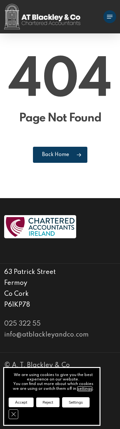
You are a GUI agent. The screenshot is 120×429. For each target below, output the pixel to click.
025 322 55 (22, 324)
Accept (21, 402)
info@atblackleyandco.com (46, 335)
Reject (48, 402)
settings (84, 389)
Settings (76, 402)
